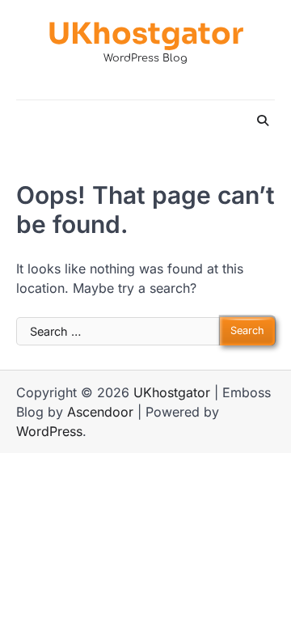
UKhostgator (145, 33)
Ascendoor (100, 412)
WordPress (49, 431)
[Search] (263, 120)
